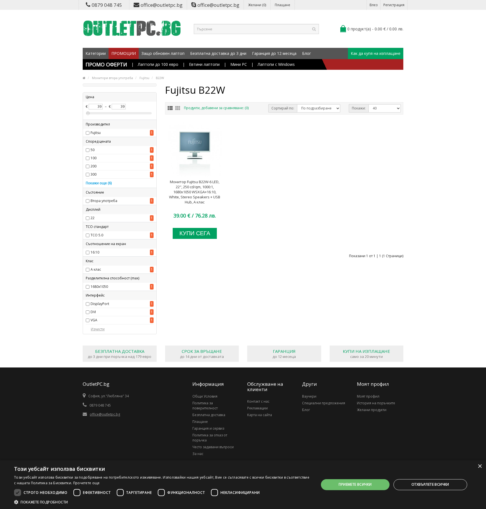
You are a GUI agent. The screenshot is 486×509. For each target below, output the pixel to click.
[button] (162, 502)
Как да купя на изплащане (375, 53)
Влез (373, 5)
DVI (93, 312)
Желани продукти (371, 409)
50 (92, 149)
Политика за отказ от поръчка (209, 438)
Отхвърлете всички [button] (430, 484)
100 (93, 158)
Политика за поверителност (205, 406)
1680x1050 (99, 286)
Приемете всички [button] (355, 484)
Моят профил (368, 396)
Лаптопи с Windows (276, 64)
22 (92, 218)
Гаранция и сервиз (208, 428)
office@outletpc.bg (162, 5)
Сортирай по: (282, 108)
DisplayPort (100, 303)
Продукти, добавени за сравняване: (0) (216, 108)
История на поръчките (376, 403)
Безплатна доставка (208, 414)
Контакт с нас (258, 401)
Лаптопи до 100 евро (158, 64)
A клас (96, 269)
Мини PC (238, 64)
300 (93, 174)
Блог (306, 53)
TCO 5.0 (97, 235)
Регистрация (393, 5)
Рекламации (257, 408)
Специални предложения (323, 403)
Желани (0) (257, 5)
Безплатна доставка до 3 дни (218, 53)
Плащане (282, 5)
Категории (96, 53)
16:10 (95, 252)
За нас (197, 453)
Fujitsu (96, 132)
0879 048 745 (107, 5)
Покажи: (359, 108)
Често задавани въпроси (213, 447)
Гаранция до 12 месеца (274, 53)
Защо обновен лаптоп (162, 53)
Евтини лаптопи (204, 64)
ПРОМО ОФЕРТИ (106, 64)
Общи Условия (204, 396)
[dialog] (243, 484)
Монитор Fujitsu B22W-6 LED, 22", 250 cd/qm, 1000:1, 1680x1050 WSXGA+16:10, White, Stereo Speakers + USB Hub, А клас (194, 192)
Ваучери (309, 396)
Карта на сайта (259, 414)
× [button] (480, 466)
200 (93, 166)
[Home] (84, 78)
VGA (94, 320)
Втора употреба (104, 200)
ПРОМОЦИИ (123, 53)
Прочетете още (86, 483)
